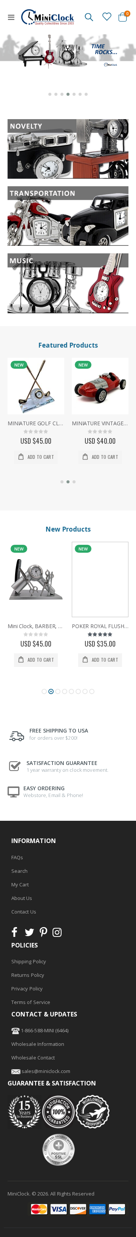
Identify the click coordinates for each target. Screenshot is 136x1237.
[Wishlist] (106, 16)
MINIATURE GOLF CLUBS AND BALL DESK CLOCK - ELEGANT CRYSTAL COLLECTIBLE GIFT (36, 423)
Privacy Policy (27, 988)
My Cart (20, 884)
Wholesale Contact (33, 1057)
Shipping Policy (28, 961)
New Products (68, 529)
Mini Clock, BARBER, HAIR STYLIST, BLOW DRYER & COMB (36, 626)
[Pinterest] (43, 934)
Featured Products (68, 345)
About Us (21, 898)
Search (19, 871)
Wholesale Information (37, 1044)
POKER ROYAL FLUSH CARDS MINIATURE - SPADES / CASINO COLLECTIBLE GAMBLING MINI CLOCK (100, 626)
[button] (50, 94)
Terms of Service (30, 1002)
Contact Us (23, 911)
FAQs (17, 857)
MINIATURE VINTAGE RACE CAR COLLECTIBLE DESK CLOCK (100, 423)
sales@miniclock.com (46, 1071)
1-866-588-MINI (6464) (44, 1030)
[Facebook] (16, 934)
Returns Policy (27, 975)
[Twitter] (29, 934)
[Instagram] (57, 934)
